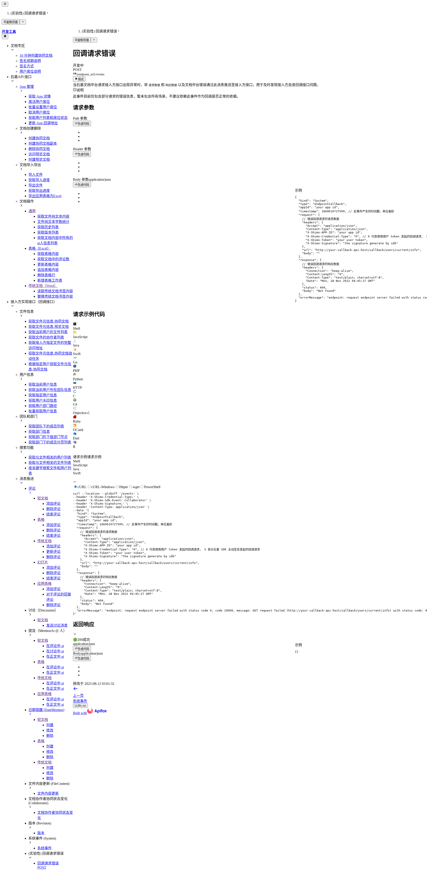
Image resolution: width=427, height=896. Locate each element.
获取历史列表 (48, 227)
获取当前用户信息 (42, 384)
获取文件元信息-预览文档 (48, 327)
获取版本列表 (48, 232)
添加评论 (53, 503)
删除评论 (53, 509)
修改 (49, 730)
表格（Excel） (39, 248)
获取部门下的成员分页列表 (49, 442)
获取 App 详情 (39, 96)
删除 (49, 736)
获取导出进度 (39, 190)
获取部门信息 (39, 431)
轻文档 (42, 498)
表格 (40, 519)
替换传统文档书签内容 (55, 296)
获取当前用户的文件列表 (48, 332)
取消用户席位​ (39, 112)
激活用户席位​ (39, 102)
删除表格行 (46, 275)
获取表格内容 (48, 254)
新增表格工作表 (49, 280)
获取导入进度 (39, 180)
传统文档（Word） (43, 286)
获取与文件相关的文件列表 (49, 463)
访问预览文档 (39, 154)
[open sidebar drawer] (5, 4)
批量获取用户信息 (42, 411)
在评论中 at (55, 646)
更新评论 (53, 551)
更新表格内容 (48, 264)
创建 (49, 725)
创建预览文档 (39, 159)
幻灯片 (42, 562)
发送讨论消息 (57, 625)
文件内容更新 (48, 793)
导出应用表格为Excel (44, 196)
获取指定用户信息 (42, 395)
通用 (32, 211)
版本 (40, 833)
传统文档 (44, 541)
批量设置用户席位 (42, 107)
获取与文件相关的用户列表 (49, 457)
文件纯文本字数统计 (53, 222)
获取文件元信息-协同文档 (48, 321)
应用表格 (44, 583)
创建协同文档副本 (42, 143)
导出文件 (35, 185)
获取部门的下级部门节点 (48, 437)
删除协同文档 (39, 149)
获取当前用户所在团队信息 (49, 390)
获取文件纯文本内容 (53, 216)
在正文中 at (55, 656)
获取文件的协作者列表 (46, 337)
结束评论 (53, 514)
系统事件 (44, 848)
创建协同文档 (39, 138)
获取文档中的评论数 (53, 259)
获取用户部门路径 (42, 406)
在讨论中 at (55, 651)
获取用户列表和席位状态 (48, 118)
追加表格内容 (48, 270)
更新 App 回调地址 (43, 123)
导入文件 (35, 174)
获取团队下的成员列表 (46, 426)
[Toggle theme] (5, 36)
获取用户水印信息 (42, 400)
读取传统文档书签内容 (55, 291)
